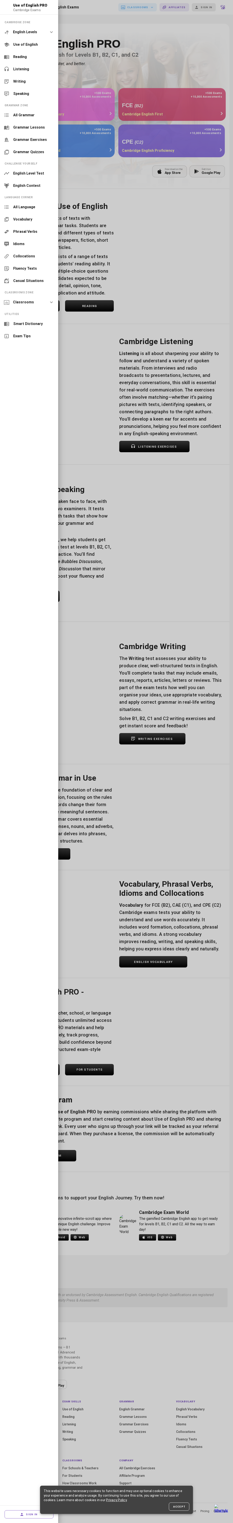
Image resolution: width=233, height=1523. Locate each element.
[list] (29, 58)
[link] (29, 44)
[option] (29, 32)
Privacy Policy (116, 1500)
